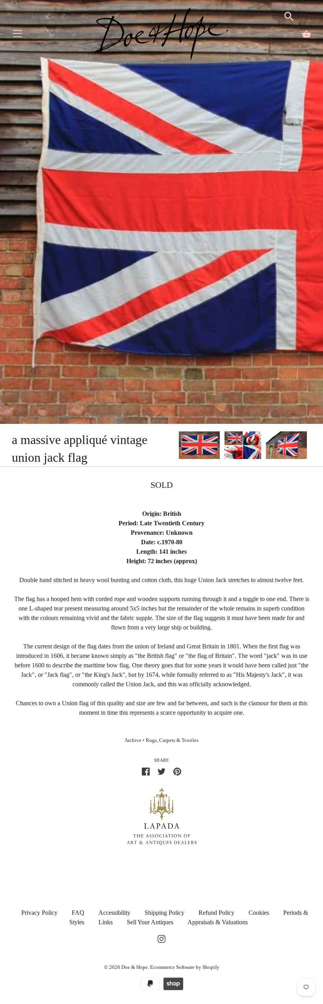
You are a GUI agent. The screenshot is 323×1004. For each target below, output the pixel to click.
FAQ (78, 912)
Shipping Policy (164, 912)
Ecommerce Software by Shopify (184, 967)
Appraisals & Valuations (217, 922)
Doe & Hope (134, 967)
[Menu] (18, 35)
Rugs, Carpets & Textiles (172, 740)
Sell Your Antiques (150, 922)
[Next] (311, 446)
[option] (199, 446)
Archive (132, 740)
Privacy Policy (39, 912)
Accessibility (114, 912)
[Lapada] (162, 816)
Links (105, 922)
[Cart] (306, 34)
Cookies (259, 912)
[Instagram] (161, 938)
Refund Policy (216, 912)
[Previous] (178, 446)
